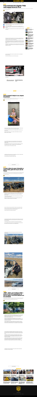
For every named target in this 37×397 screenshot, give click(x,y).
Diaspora (18, 2)
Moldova (16, 2)
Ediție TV (14, 2)
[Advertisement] (14, 33)
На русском (23, 2)
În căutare (20, 2)
